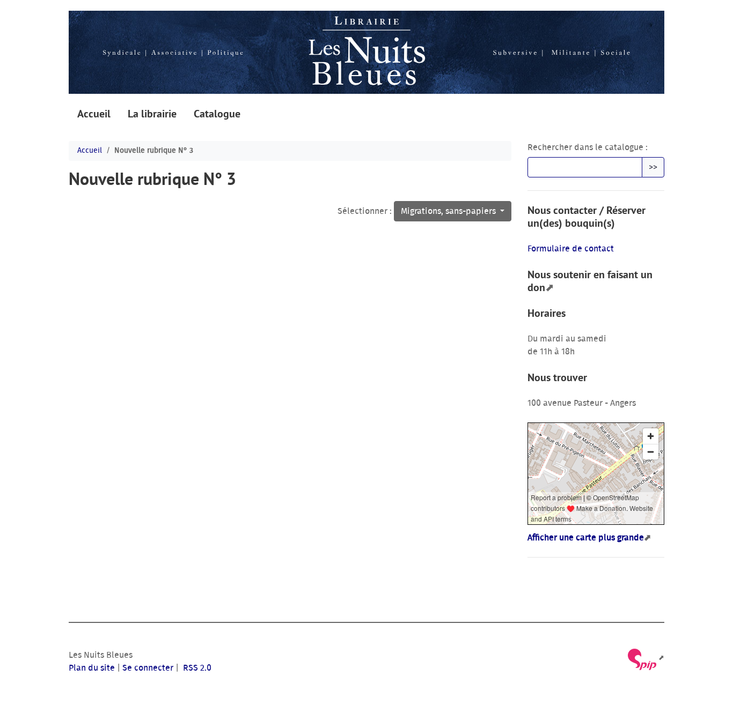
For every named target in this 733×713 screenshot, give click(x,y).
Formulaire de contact (570, 248)
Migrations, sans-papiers (449, 211)
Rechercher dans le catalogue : (587, 147)
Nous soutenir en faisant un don (590, 281)
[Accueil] (366, 52)
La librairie (152, 114)
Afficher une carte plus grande (585, 537)
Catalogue (217, 114)
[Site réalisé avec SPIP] (645, 658)
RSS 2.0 (196, 668)
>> (653, 167)
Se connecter (147, 668)
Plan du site (92, 668)
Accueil (94, 114)
